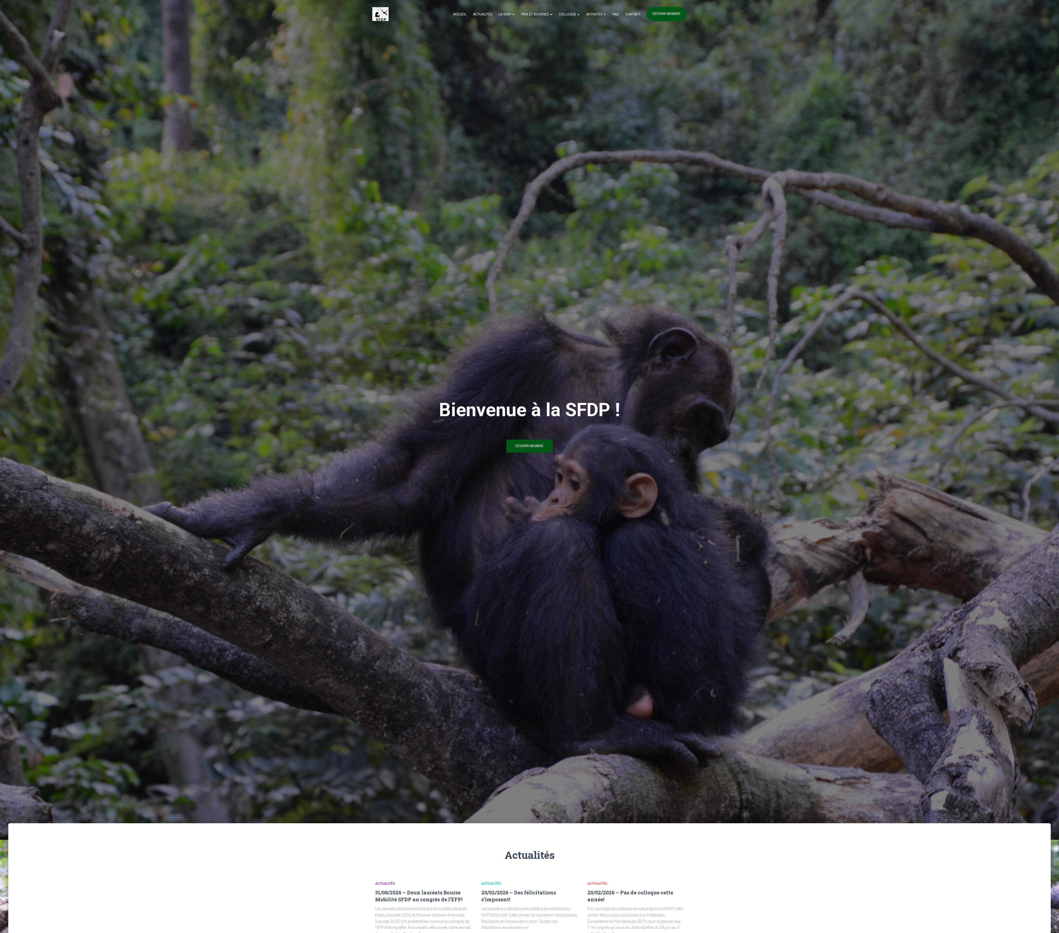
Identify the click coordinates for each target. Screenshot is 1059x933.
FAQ (616, 14)
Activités (594, 14)
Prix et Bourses (535, 14)
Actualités (482, 14)
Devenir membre (666, 14)
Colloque (568, 14)
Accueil (459, 14)
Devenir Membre (529, 446)
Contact (632, 14)
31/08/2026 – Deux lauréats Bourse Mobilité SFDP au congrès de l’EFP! (418, 896)
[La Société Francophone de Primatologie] (380, 14)
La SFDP (505, 14)
